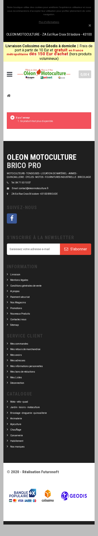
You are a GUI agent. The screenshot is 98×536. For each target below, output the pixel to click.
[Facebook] (12, 218)
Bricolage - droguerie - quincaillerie (28, 413)
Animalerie (16, 418)
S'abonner (78, 249)
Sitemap (14, 325)
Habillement (16, 441)
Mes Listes (16, 377)
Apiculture (15, 424)
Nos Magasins (18, 302)
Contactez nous (18, 319)
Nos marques (17, 446)
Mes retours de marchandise (25, 349)
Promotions (16, 308)
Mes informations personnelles (26, 366)
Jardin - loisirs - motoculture (25, 407)
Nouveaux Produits (20, 313)
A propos (15, 291)
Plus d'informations (49, 22)
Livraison (15, 274)
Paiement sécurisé (20, 297)
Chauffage (15, 429)
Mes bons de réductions (22, 371)
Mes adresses (17, 360)
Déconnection (17, 383)
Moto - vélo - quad (19, 402)
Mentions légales (19, 280)
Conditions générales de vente (25, 286)
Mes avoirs (16, 355)
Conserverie (16, 435)
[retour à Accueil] (8, 95)
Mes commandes (19, 344)
